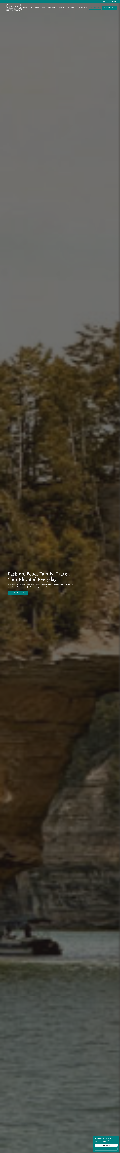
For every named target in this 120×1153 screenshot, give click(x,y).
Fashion (25, 7)
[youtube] (112, 1)
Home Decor (51, 7)
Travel (43, 7)
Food (31, 7)
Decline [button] (106, 1149)
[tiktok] (107, 1)
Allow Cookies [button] (106, 1145)
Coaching (60, 7)
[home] (14, 7)
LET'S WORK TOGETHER (17, 592)
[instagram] (104, 1)
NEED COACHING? (109, 7)
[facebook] (115, 1)
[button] (60, 7)
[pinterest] (109, 1)
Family (37, 7)
